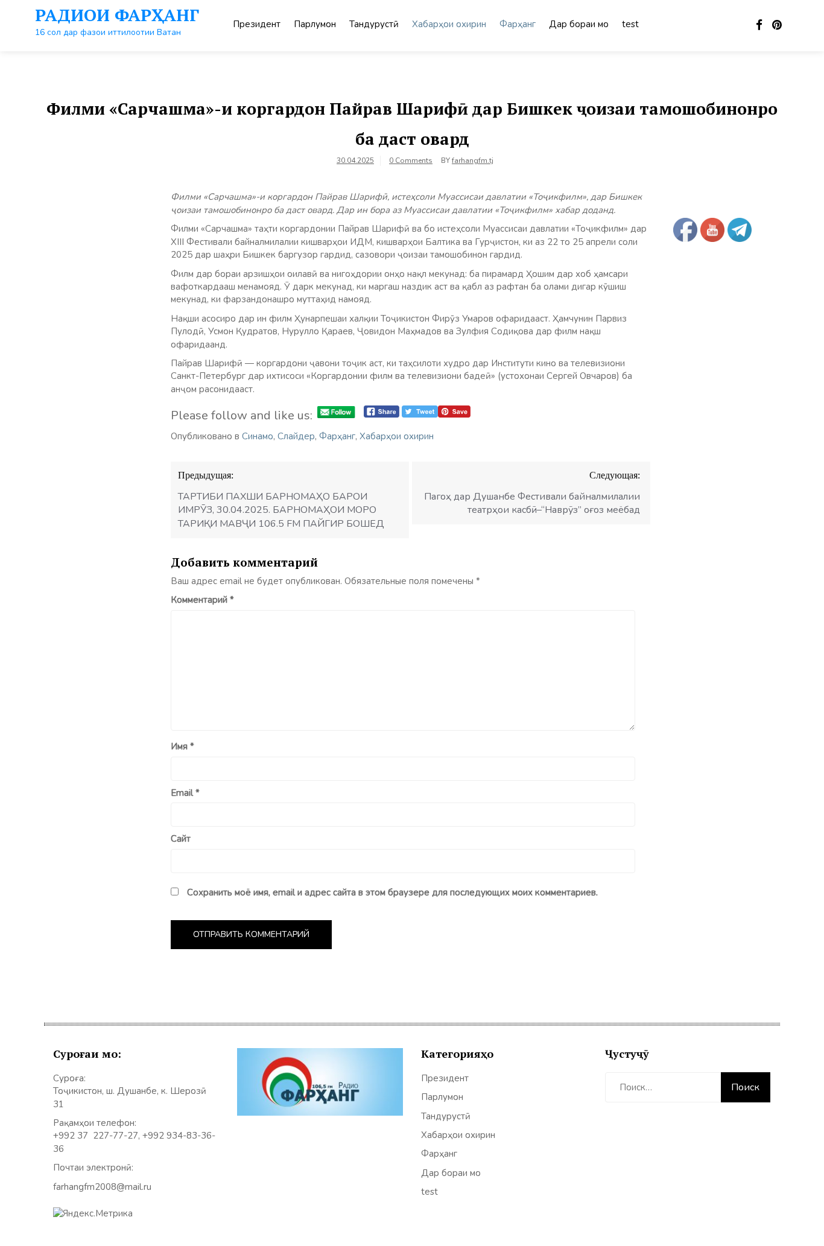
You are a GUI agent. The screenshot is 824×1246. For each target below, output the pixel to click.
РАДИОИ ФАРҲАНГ (117, 15)
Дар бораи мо (579, 24)
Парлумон (315, 24)
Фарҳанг (517, 24)
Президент (256, 24)
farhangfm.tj (472, 160)
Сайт (181, 839)
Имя (182, 746)
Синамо (257, 436)
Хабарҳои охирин (449, 24)
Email (185, 793)
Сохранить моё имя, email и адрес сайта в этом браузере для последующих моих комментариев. (392, 892)
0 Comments (411, 160)
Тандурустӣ (374, 24)
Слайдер (296, 436)
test (630, 24)
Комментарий (202, 600)
